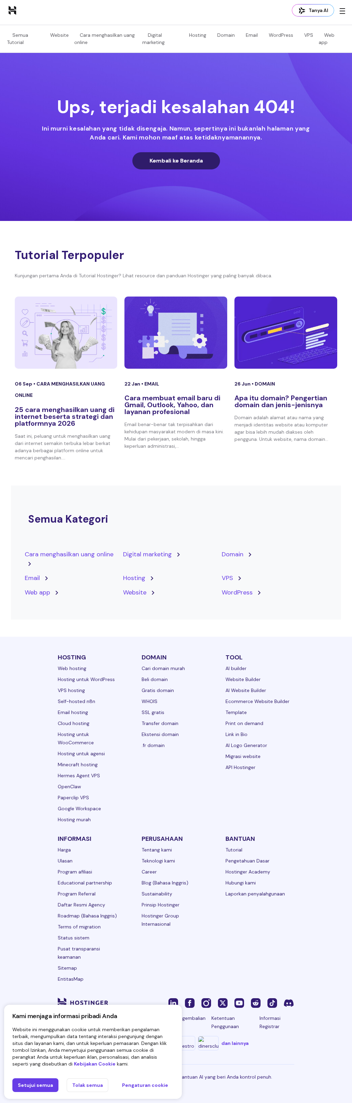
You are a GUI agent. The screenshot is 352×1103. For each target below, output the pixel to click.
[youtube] (239, 1003)
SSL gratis (153, 712)
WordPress (281, 35)
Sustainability (157, 894)
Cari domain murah (163, 668)
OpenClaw (69, 786)
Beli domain (155, 679)
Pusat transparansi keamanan (79, 953)
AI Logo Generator (246, 745)
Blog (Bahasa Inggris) (165, 883)
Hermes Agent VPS (79, 775)
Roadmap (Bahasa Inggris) (87, 916)
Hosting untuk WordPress (86, 679)
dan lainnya (235, 1043)
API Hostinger (240, 767)
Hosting (197, 35)
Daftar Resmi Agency (81, 905)
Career (149, 872)
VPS (308, 35)
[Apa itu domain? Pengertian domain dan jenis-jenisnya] (285, 333)
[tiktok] (272, 1003)
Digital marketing (147, 554)
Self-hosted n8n (76, 701)
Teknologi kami (158, 861)
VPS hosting (71, 690)
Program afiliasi (75, 872)
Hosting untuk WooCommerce (76, 738)
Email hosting (73, 712)
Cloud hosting (73, 723)
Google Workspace (79, 808)
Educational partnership (85, 883)
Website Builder (243, 679)
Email (252, 35)
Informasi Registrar (270, 1022)
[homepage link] (12, 10)
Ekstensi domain (160, 734)
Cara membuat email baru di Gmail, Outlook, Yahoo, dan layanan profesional (172, 404)
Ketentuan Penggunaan (225, 1022)
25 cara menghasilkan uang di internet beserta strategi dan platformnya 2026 (64, 416)
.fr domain (153, 745)
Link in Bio (237, 734)
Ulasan (65, 861)
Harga (64, 850)
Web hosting (72, 668)
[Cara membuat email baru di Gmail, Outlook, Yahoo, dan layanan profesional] (175, 333)
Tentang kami (157, 850)
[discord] (288, 1003)
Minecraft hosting (78, 764)
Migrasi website (243, 756)
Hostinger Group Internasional (160, 920)
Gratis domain (158, 690)
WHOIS (149, 701)
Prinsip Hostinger (160, 905)
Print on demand (244, 723)
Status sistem (73, 938)
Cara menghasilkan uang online (69, 554)
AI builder (236, 668)
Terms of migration (79, 927)
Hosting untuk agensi (81, 753)
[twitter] (222, 1003)
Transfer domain (160, 723)
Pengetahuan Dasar (248, 861)
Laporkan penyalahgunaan (255, 894)
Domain (226, 35)
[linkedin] (173, 1003)
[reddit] (255, 1003)
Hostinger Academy (248, 872)
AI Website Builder (246, 690)
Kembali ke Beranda (176, 160)
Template (236, 712)
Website (59, 35)
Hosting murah (74, 819)
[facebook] (189, 1003)
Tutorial (234, 850)
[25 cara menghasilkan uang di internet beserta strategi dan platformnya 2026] (66, 333)
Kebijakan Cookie (95, 1064)
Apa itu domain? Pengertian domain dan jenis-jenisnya (280, 401)
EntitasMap (71, 979)
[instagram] (206, 1003)
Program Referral (77, 894)
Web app (37, 592)
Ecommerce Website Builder (257, 701)
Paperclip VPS (73, 797)
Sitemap (67, 968)
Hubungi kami (241, 883)
